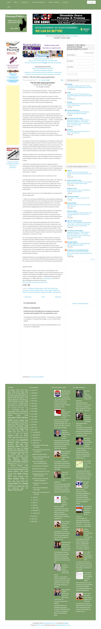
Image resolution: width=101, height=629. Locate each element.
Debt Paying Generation (37, 290)
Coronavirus (24, 411)
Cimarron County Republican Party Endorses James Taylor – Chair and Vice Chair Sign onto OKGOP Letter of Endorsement (79, 224)
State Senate (13, 478)
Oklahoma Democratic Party (18, 456)
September (35, 440)
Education (12, 417)
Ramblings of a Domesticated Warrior (78, 250)
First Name (70, 61)
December (35, 432)
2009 (32, 519)
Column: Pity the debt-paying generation (39, 77)
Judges (14, 437)
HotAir (69, 92)
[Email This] (23, 285)
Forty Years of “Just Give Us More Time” (78, 198)
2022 (19, 396)
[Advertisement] (13, 115)
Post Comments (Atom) (37, 377)
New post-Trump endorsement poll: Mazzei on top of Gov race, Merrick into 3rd (66, 546)
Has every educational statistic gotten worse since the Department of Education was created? (79, 214)
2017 (13, 394)
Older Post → (58, 297)
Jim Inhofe (24, 436)
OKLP (23, 454)
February (35, 510)
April (34, 505)
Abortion (25, 400)
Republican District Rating (22, 463)
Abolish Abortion (13, 400)
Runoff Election (17, 466)
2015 (32, 419)
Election (25, 417)
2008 (32, 521)
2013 (32, 424)
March (34, 508)
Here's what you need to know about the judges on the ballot (66, 455)
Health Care (12, 432)
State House (22, 474)
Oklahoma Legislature (20, 458)
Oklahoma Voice (71, 188)
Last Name (70, 67)
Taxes (18, 481)
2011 (32, 430)
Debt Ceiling (50, 288)
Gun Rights (20, 430)
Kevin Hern (11, 440)
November (35, 435)
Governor (11, 428)
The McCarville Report (73, 110)
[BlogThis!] (25, 285)
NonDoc (69, 170)
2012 (9, 392)
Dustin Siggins (48, 290)
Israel (17, 433)
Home (9, 2)
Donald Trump (14, 415)
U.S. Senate (23, 483)
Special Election (19, 469)
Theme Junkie (40, 625)
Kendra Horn (22, 437)
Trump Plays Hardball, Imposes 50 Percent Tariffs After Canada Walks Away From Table (79, 86)
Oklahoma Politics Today (74, 180)
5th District (20, 398)
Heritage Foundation (46, 292)
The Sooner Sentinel (72, 196)
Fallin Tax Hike (19, 424)
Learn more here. (73, 36)
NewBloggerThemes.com (63, 625)
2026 (32, 390)
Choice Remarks (71, 203)
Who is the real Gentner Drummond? (43, 68)
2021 (32, 403)
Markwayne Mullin (14, 446)
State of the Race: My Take (39, 454)
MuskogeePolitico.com (49, 623)
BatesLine (70, 130)
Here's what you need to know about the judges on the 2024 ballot (66, 525)
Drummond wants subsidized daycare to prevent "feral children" (78, 132)
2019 (26, 394)
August (35, 442)
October (35, 437)
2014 (17, 392)
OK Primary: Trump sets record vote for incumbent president (88, 442)
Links (9, 7)
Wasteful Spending (14, 490)
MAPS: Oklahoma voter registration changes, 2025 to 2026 (66, 413)
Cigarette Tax (14, 405)
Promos (65, 2)
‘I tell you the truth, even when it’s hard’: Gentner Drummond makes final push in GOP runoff (79, 174)
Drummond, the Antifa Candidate (43, 70)
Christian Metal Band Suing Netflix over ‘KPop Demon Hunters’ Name (79, 104)
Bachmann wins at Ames (39, 468)
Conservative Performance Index (19, 407)
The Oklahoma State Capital (75, 118)
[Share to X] (27, 285)
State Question (18, 476)
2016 (26, 392)
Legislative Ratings (38, 2)
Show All (93, 259)
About (16, 2)
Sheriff (9, 469)
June (34, 500)
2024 (32, 395)
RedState (69, 84)
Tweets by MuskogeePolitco (80, 303)
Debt (45, 288)
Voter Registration (19, 486)
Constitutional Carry (18, 409)
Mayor (18, 448)
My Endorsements (13, 452)
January (35, 513)
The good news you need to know (43, 59)
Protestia (69, 102)
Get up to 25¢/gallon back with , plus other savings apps (43, 62)
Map (21, 444)
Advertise (25, 2)
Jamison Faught (45, 80)
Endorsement (15, 422)
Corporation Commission (18, 413)
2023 (32, 398)
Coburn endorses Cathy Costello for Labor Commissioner (88, 533)
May (34, 502)
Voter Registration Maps (16, 488)
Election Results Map (20, 420)
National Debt (57, 292)
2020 (12, 396)
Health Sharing (54, 2)
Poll (16, 462)
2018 (19, 394)
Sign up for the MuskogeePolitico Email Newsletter (43, 60)
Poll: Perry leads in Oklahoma (40, 466)
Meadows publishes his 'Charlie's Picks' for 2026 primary (66, 434)
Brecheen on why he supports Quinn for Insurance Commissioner (43, 72)
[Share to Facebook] (29, 285)
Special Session (13, 471)
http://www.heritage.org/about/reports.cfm (35, 282)
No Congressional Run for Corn (40, 471)
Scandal (23, 467)
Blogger (66, 623)
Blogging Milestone (12, 403)
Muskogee (20, 450)
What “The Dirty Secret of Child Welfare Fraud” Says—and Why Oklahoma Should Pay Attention (79, 253)
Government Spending (33, 292)
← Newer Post (27, 297)
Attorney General (18, 402)
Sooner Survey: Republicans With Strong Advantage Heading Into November (78, 112)
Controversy (11, 411)
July (34, 497)
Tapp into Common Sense (74, 221)
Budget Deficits (39, 288)
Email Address (71, 55)
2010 (22, 390)
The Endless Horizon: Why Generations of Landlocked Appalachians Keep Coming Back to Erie (79, 95)
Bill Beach (31, 288)
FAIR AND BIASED (72, 242)
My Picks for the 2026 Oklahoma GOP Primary (66, 393)
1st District (11, 390)
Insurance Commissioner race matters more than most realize (43, 74)
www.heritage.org (47, 278)
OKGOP (13, 454)
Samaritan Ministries (13, 467)
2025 (32, 393)
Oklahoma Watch (72, 211)
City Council (24, 405)
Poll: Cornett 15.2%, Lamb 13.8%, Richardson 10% (87, 465)
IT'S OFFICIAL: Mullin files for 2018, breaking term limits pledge (88, 576)
